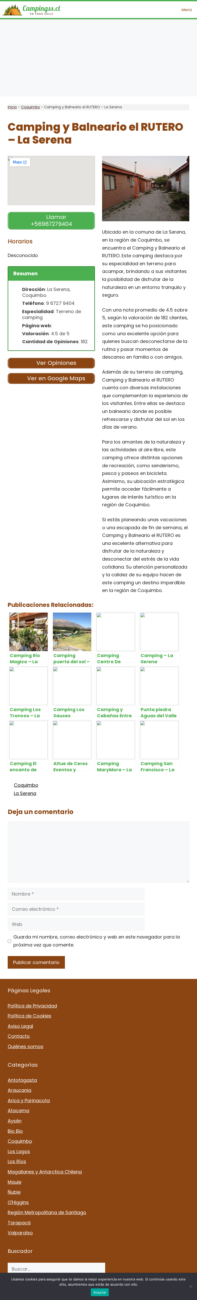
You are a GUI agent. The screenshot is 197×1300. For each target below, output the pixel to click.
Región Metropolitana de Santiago (47, 1212)
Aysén (15, 1121)
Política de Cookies (29, 1016)
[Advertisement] (98, 58)
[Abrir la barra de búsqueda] (162, 9)
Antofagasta (22, 1080)
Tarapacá (19, 1222)
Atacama (18, 1110)
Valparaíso (20, 1233)
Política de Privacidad (32, 1006)
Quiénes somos (25, 1046)
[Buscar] (113, 1269)
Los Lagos (19, 1151)
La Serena (25, 793)
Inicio (12, 107)
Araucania (19, 1090)
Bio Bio (15, 1131)
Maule (14, 1182)
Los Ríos (17, 1161)
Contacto (19, 1036)
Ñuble (14, 1192)
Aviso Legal (20, 1026)
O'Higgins (18, 1202)
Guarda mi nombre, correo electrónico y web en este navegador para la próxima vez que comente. (96, 941)
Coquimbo (30, 107)
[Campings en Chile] (31, 9)
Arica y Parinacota (29, 1100)
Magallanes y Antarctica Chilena (45, 1172)
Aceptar (99, 1292)
